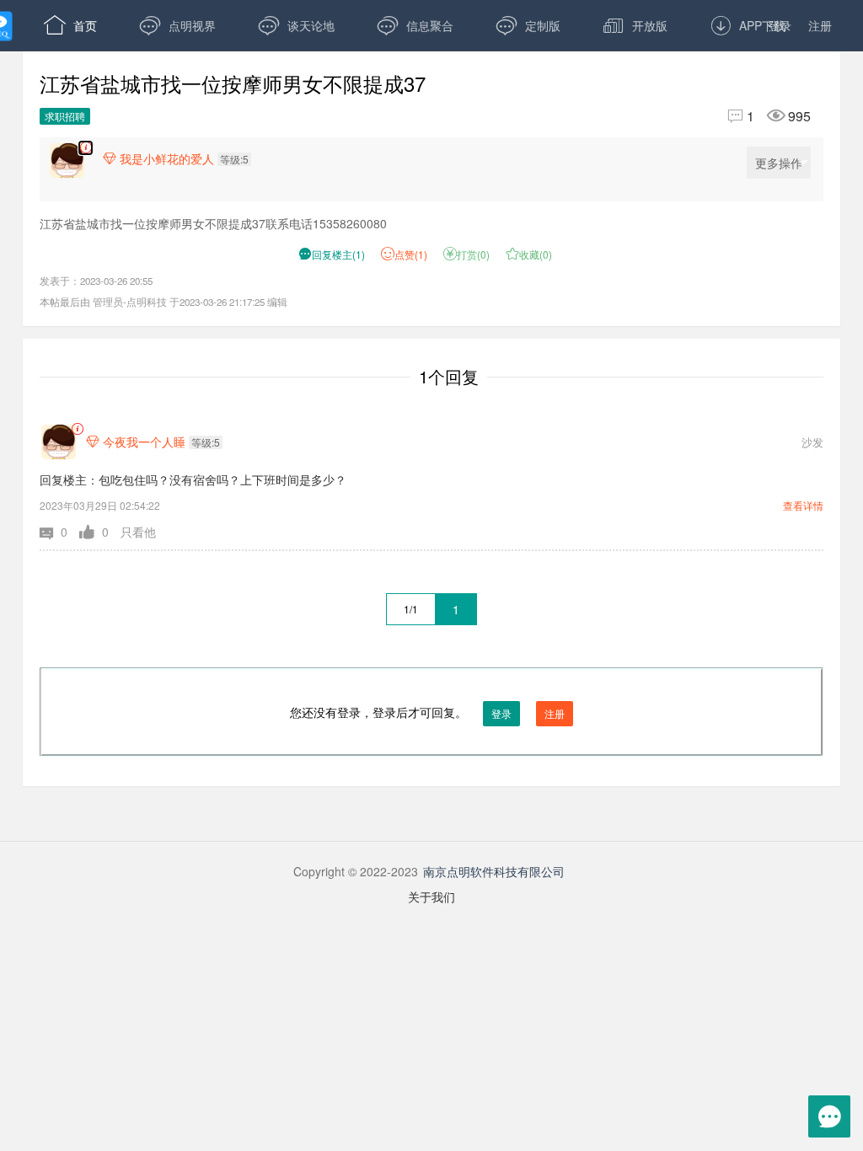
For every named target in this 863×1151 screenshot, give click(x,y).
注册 (820, 25)
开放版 (635, 25)
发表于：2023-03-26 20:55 (96, 280)
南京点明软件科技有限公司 (494, 871)
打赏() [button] (466, 254)
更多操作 (778, 162)
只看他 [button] (138, 531)
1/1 (411, 609)
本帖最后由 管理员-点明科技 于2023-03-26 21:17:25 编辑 (163, 301)
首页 (70, 25)
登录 (779, 25)
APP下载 (747, 25)
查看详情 (803, 505)
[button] (59, 531)
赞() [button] (410, 254)
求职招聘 (65, 116)
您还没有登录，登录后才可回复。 (427, 712)
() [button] (331, 254)
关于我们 (431, 896)
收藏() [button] (529, 254)
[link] (77, 429)
